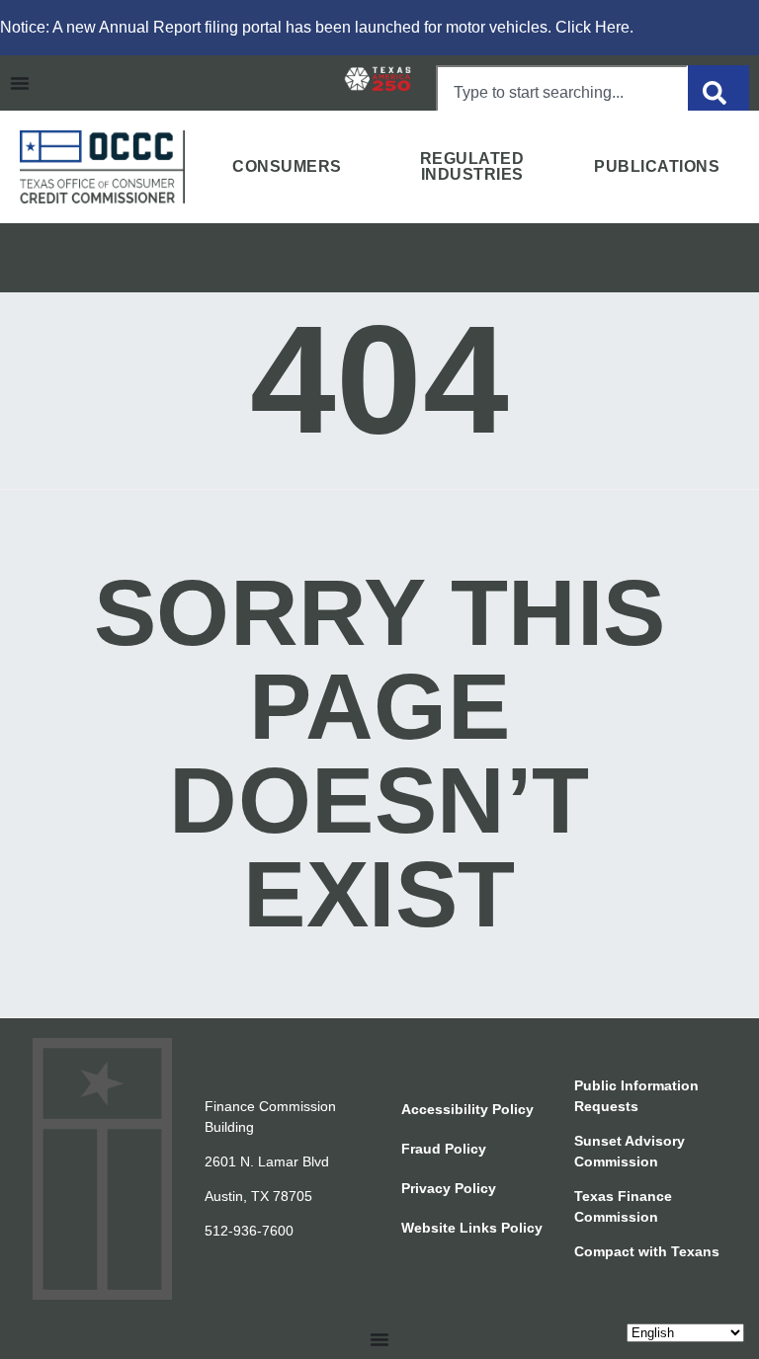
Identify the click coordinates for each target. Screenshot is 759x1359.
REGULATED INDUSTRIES (472, 166)
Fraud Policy (443, 1149)
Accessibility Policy (467, 1109)
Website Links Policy (472, 1228)
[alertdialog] (379, 27)
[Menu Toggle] (20, 83)
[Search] (718, 92)
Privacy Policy (448, 1188)
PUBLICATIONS (656, 166)
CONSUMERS (287, 166)
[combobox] (562, 92)
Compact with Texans (646, 1251)
